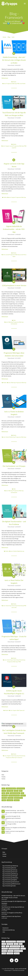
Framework (19, 757)
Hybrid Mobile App (10, 437)
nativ (15, 607)
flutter (24, 83)
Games (3, 778)
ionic (7, 793)
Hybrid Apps (10, 660)
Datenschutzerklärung (8, 930)
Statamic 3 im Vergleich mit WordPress (15, 827)
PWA (18, 83)
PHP (22, 793)
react (21, 83)
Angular (7, 146)
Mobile (14, 81)
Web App (10, 322)
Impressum (5, 928)
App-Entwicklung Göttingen (10, 875)
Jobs (3, 932)
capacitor (14, 147)
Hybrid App (9, 605)
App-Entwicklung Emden (9, 885)
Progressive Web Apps (20, 437)
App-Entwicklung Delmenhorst (10, 881)
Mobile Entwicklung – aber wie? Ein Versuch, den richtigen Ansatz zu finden (14, 60)
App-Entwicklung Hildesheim (10, 877)
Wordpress (10, 797)
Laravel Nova (23, 254)
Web (14, 320)
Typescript (21, 710)
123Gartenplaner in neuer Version (14, 285)
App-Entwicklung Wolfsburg (10, 873)
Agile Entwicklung (18, 797)
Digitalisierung (20, 551)
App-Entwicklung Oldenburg (10, 865)
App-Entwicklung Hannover (9, 871)
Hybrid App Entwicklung (18, 605)
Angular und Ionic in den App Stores (14, 831)
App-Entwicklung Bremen (9, 867)
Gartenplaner (14, 323)
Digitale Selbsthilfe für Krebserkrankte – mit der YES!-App (14, 229)
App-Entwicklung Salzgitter (9, 879)
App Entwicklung (21, 755)
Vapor (14, 256)
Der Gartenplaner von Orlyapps (14, 466)
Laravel (11, 146)
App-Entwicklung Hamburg (9, 869)
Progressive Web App (11, 83)
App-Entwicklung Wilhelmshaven (11, 883)
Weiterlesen (5, 78)
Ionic (5, 83)
